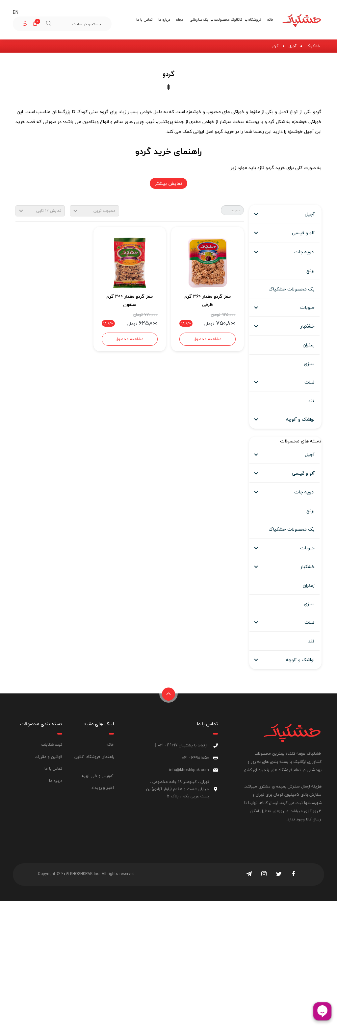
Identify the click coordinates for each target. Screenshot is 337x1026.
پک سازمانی (199, 19)
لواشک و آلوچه (300, 419)
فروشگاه (254, 19)
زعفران (309, 345)
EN (15, 12)
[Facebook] (293, 874)
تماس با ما (144, 19)
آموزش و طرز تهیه (98, 775)
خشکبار (307, 326)
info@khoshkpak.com (189, 769)
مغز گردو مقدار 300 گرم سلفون (129, 300)
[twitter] (279, 874)
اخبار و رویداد (102, 787)
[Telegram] (249, 874)
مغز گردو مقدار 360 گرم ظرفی (207, 300)
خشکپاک (313, 46)
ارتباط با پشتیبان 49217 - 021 (182, 745)
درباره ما (164, 19)
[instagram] (264, 874)
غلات (309, 382)
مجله (180, 19)
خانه (270, 19)
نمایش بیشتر (168, 183)
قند (311, 401)
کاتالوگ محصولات (228, 19)
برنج (310, 270)
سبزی (309, 364)
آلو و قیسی (303, 233)
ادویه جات (304, 252)
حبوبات (307, 307)
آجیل (292, 46)
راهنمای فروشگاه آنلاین (94, 756)
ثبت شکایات (51, 744)
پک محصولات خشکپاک (292, 289)
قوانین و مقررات (48, 756)
